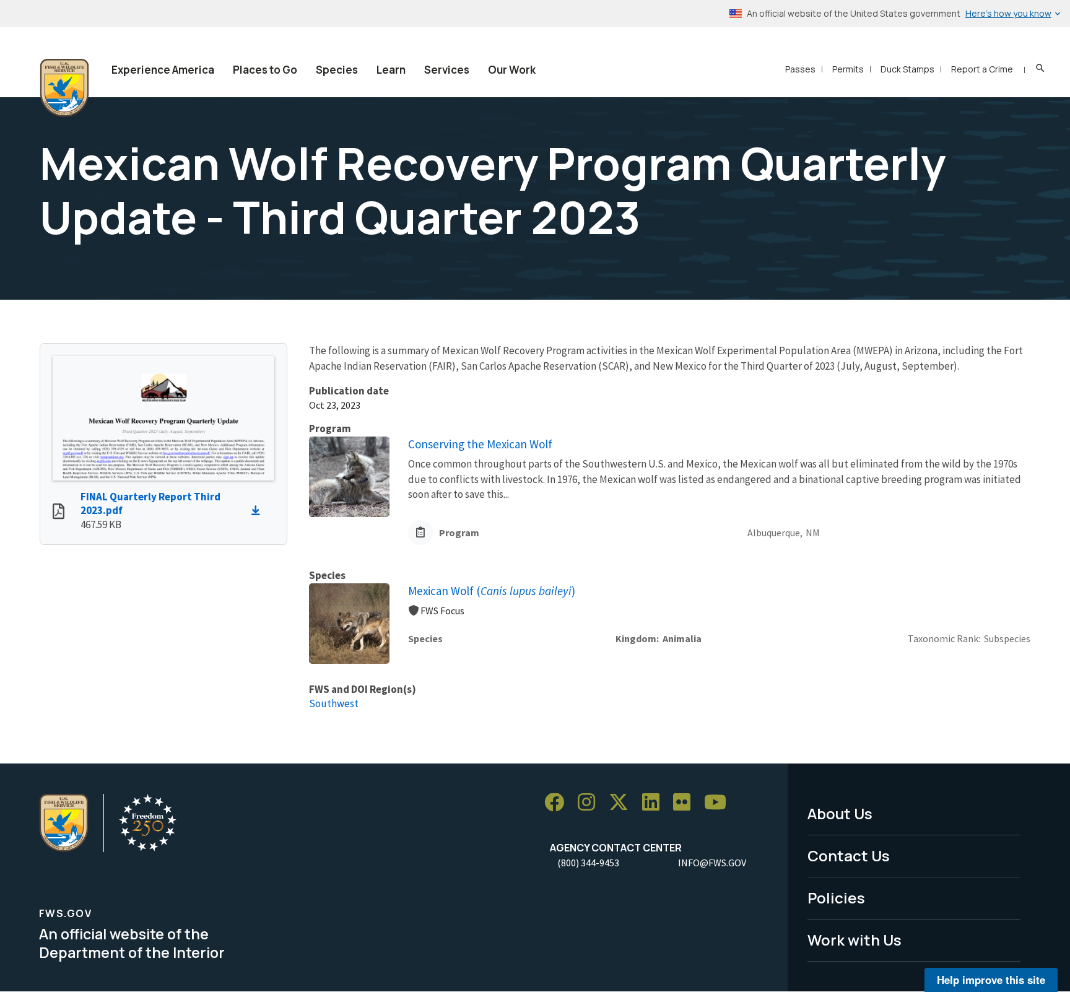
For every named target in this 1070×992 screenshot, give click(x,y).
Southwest (334, 703)
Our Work (512, 70)
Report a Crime (982, 69)
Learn (391, 70)
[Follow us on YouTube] (719, 802)
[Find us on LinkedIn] (655, 802)
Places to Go (265, 70)
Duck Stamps (907, 69)
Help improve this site (991, 979)
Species (337, 70)
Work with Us (854, 939)
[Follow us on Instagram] (591, 802)
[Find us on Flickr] (686, 802)
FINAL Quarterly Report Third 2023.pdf (150, 504)
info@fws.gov (712, 862)
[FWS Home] (64, 88)
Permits (848, 69)
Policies (836, 897)
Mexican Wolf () (491, 590)
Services (446, 70)
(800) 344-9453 (588, 862)
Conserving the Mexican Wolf (480, 444)
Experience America (162, 70)
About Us (839, 813)
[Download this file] (258, 511)
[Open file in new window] (58, 513)
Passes (800, 69)
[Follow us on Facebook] (558, 802)
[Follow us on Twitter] (623, 802)
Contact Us (848, 855)
